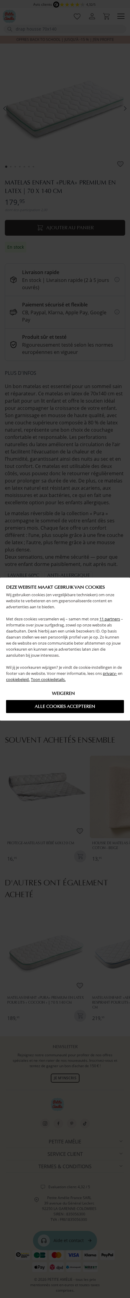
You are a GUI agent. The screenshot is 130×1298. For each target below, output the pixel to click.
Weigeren (63, 693)
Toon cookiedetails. (48, 679)
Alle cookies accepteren (65, 706)
